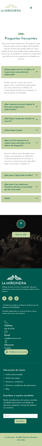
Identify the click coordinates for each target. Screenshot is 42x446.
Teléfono (8, 326)
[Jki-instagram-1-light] (10, 298)
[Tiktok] (16, 298)
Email (7, 335)
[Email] (6, 331)
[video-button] (21, 224)
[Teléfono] (6, 322)
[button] (31, 8)
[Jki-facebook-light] (4, 298)
